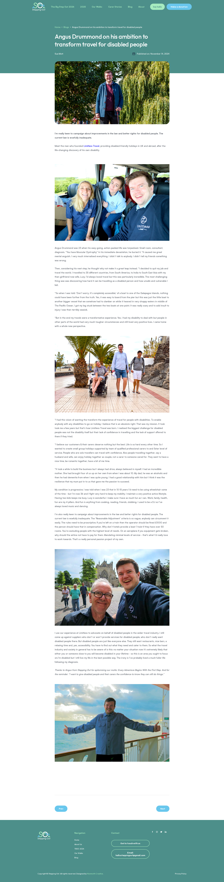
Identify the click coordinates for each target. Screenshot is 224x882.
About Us (78, 844)
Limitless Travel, (92, 146)
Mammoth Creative (95, 874)
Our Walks (97, 6)
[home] (38, 6)
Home (57, 27)
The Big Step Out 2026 (62, 6)
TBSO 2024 (79, 849)
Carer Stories (115, 6)
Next (162, 808)
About (141, 6)
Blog (130, 6)
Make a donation (179, 6)
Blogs (66, 27)
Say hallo (157, 6)
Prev (61, 808)
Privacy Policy (180, 874)
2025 (83, 6)
